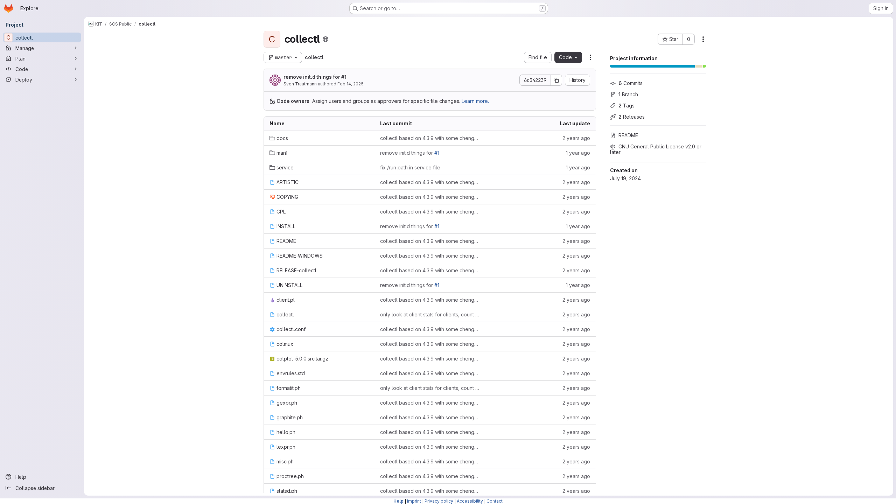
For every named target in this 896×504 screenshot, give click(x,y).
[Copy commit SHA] (556, 80)
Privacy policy (439, 501)
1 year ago (578, 153)
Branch (628, 94)
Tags (626, 105)
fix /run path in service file (410, 167)
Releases (631, 117)
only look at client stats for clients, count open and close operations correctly (429, 314)
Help (398, 501)
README (628, 135)
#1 (343, 77)
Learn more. (475, 101)
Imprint (414, 501)
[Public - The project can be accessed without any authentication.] (325, 39)
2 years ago (576, 138)
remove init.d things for (315, 77)
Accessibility (470, 501)
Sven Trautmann (300, 83)
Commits (630, 83)
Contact (494, 501)
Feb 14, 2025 (350, 83)
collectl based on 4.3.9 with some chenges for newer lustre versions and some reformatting (429, 138)
